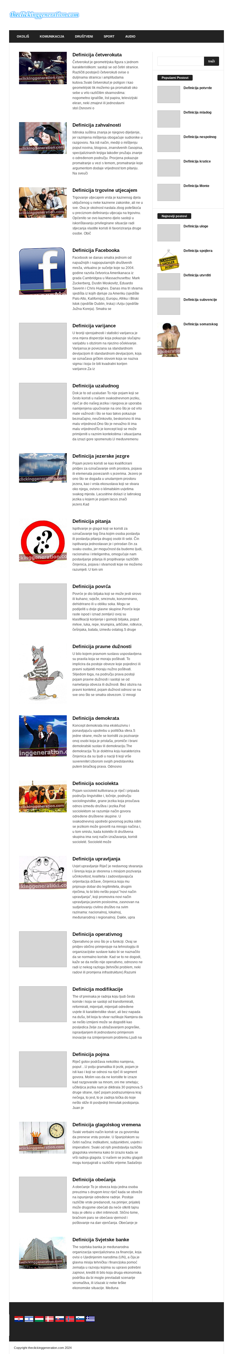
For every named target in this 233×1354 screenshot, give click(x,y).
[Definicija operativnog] (43, 949)
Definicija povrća (91, 586)
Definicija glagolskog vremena (106, 1124)
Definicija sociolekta (95, 783)
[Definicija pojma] (43, 1069)
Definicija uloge (196, 226)
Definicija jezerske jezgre (100, 456)
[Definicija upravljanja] (43, 872)
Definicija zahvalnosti (96, 125)
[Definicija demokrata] (43, 736)
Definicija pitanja (91, 521)
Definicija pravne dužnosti (102, 646)
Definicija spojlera (198, 251)
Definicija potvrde (198, 88)
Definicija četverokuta (97, 54)
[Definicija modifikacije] (43, 1004)
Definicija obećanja (93, 1179)
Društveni (84, 36)
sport (109, 36)
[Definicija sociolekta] (43, 796)
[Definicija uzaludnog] (43, 401)
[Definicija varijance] (43, 341)
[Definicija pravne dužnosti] (43, 674)
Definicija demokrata (95, 718)
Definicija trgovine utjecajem (104, 190)
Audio (130, 36)
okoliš (23, 36)
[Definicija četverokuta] (43, 68)
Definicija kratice (197, 161)
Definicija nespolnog (200, 137)
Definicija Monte (196, 186)
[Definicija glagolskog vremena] (43, 1138)
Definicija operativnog (97, 934)
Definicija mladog (197, 112)
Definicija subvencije (200, 300)
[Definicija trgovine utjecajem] (43, 202)
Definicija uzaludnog (95, 386)
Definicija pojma (90, 1054)
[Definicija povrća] (43, 601)
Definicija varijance (94, 325)
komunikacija (52, 36)
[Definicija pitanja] (43, 543)
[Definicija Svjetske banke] (43, 1253)
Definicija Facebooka (95, 250)
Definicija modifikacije (97, 989)
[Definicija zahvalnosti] (43, 138)
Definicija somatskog (201, 324)
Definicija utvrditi (197, 275)
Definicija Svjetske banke (100, 1239)
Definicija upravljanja (96, 859)
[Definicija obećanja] (43, 1195)
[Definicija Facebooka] (43, 271)
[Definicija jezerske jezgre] (43, 468)
